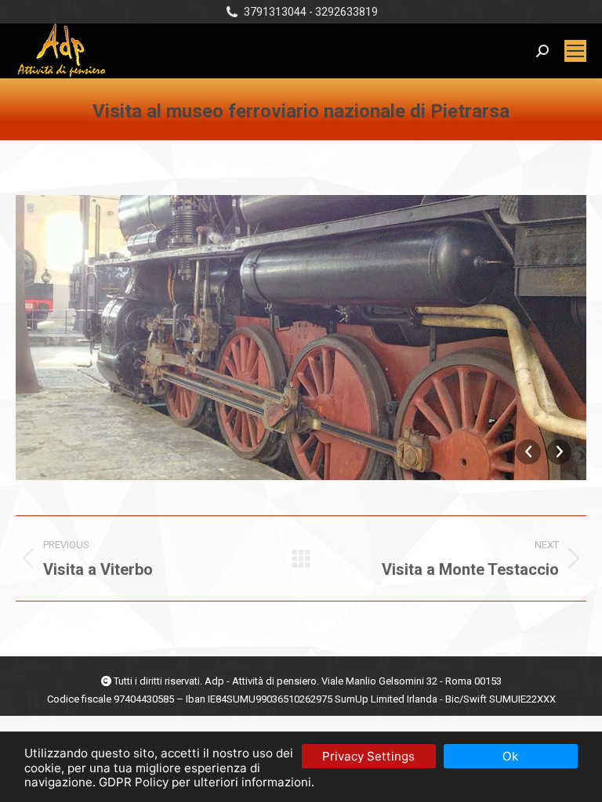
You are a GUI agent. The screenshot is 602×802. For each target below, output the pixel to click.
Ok (510, 756)
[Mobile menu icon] (575, 51)
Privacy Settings (368, 756)
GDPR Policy (134, 782)
